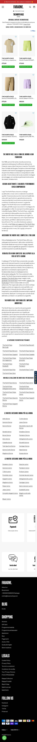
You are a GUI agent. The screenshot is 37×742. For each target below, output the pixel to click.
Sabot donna (23, 450)
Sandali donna (7, 432)
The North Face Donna (10, 383)
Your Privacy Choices (8, 672)
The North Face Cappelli (10, 354)
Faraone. (8, 735)
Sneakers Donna (24, 432)
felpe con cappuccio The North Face (23, 224)
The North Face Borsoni (10, 351)
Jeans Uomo (6, 489)
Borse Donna (7, 435)
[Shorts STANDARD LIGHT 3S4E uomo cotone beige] (10, 83)
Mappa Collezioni (7, 678)
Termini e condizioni (8, 666)
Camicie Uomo (7, 468)
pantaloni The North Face (10, 278)
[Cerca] (30, 7)
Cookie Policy (6, 660)
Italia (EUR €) (14, 730)
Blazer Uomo (7, 499)
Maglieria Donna (8, 453)
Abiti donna (6, 419)
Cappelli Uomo (7, 479)
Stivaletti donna (24, 442)
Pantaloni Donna (24, 435)
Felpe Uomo (6, 486)
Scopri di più (26, 24)
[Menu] (3, 7)
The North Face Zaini (9, 373)
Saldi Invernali (6, 687)
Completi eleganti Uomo (10, 493)
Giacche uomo (23, 464)
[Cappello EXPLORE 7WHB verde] (27, 122)
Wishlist (4, 621)
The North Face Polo (9, 370)
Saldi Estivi (5, 690)
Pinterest (5, 711)
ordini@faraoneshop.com (10, 596)
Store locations (6, 647)
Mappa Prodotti (6, 681)
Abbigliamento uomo (26, 439)
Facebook (5, 703)
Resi (3, 636)
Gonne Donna (7, 426)
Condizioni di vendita (8, 669)
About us (4, 587)
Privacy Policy (6, 663)
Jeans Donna (23, 422)
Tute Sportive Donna (9, 446)
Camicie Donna (7, 422)
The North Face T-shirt (26, 370)
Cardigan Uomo (24, 482)
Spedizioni (5, 633)
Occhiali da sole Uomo (26, 475)
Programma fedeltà (8, 627)
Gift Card (4, 624)
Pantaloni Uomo (24, 468)
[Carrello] (34, 7)
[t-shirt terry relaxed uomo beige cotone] (10, 45)
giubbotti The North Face (9, 280)
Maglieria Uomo (8, 482)
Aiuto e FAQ (5, 642)
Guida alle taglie (7, 645)
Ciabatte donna (7, 442)
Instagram (5, 706)
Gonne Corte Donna (9, 450)
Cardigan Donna (24, 446)
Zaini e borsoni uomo (26, 486)
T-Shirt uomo (7, 471)
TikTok (4, 708)
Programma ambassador (9, 630)
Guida (3, 609)
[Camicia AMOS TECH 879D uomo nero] (10, 122)
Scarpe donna (23, 453)
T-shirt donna (23, 419)
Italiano (4, 730)
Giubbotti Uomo (24, 489)
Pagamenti (5, 639)
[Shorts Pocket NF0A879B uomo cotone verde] (27, 45)
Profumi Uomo (23, 471)
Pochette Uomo (7, 475)
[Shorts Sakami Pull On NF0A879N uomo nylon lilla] (27, 83)
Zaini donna (6, 439)
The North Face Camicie (26, 351)
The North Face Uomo (26, 383)
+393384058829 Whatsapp (10, 593)
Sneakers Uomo (8, 464)
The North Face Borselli (26, 345)
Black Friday (5, 684)
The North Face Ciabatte (26, 354)
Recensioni (5, 590)
